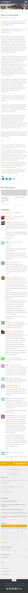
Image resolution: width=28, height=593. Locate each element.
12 (10, 534)
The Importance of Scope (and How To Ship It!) (14, 513)
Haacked (8, 216)
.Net (2, 11)
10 (2, 534)
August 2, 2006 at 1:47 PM (15, 378)
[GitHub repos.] (23, 463)
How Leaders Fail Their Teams (9, 501)
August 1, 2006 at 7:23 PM (16, 365)
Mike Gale (8, 322)
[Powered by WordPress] (8, 585)
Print (19, 20)
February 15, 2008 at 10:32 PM (18, 398)
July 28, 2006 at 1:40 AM (17, 322)
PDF (22, 20)
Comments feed (6, 571)
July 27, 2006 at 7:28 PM (16, 277)
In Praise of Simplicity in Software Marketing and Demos (13, 505)
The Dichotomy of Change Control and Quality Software (14, 517)
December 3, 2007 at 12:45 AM (14, 387)
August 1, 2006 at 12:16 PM (18, 331)
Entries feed (5, 568)
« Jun (2, 542)
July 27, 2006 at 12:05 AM (16, 242)
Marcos (7, 277)
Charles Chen (5, 17)
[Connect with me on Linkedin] (19, 463)
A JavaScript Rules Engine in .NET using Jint (12, 486)
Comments (7, 212)
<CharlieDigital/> (6, 2)
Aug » (6, 542)
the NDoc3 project (21, 457)
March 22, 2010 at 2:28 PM (17, 452)
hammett (8, 331)
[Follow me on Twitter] (14, 463)
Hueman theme (21, 585)
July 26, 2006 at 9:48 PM (17, 216)
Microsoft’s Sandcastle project (8, 167)
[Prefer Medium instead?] (16, 463)
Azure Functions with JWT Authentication (12, 509)
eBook (25, 20)
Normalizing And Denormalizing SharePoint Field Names (5, 200)
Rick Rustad (9, 415)
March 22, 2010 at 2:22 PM (19, 415)
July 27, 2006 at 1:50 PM (14, 262)
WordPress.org (6, 574)
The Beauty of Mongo (19, 197)
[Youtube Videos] (21, 463)
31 (2, 540)
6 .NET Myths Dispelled (7, 491)
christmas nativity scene (12, 385)
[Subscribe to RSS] (26, 463)
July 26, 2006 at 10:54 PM (19, 222)
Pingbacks (17, 212)
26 (10, 538)
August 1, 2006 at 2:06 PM (14, 358)
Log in (3, 565)
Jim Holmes (9, 222)
